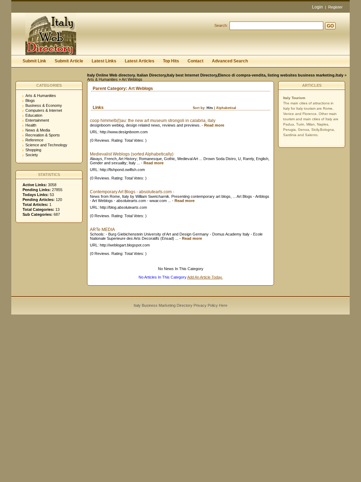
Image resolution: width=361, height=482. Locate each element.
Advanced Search (230, 61)
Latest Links (104, 61)
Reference (34, 140)
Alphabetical (226, 108)
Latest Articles (139, 61)
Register (335, 7)
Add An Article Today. (205, 277)
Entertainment (37, 120)
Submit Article (69, 61)
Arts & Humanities (102, 79)
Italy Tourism (294, 98)
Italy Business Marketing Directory (163, 305)
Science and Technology (46, 145)
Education (33, 115)
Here (223, 305)
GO (330, 26)
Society (31, 155)
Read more (214, 125)
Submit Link (34, 61)
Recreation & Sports (42, 135)
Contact (195, 61)
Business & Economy (43, 105)
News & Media (37, 130)
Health (30, 125)
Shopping (33, 150)
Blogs (30, 100)
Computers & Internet (43, 110)
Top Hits (171, 61)
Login (317, 7)
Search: (221, 25)
